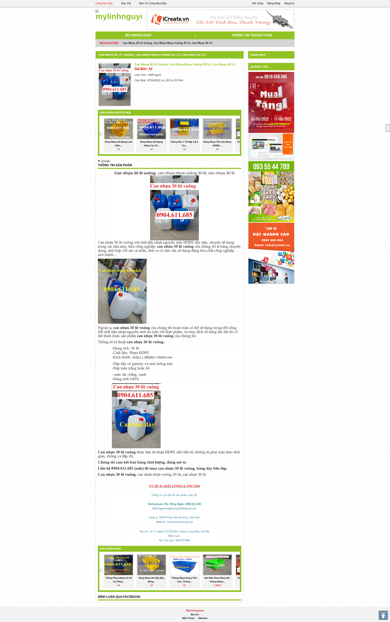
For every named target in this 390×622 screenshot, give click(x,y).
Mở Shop (257, 3)
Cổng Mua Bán (104, 3)
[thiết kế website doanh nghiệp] (271, 146)
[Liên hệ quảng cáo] (271, 252)
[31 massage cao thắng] (271, 102)
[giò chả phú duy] (271, 191)
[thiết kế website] (220, 19)
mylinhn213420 (138, 35)
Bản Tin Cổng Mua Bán (153, 3)
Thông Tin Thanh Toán (252, 35)
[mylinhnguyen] (118, 14)
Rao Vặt (126, 3)
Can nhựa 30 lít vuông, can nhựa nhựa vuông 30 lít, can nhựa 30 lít (152, 54)
